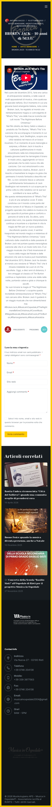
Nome (10, 363)
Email (10, 372)
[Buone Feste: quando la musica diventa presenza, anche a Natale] (26, 521)
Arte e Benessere (16, 24)
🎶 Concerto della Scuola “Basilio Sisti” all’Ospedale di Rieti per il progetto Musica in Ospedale (24, 583)
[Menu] (46, 6)
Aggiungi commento (18, 391)
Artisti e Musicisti (34, 24)
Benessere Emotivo (26, 26)
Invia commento (16, 434)
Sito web (11, 381)
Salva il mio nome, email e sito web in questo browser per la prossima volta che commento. (23, 422)
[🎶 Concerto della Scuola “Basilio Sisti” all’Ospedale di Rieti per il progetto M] (26, 563)
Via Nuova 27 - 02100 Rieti (28, 659)
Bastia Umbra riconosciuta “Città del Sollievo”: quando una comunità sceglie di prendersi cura (26, 495)
